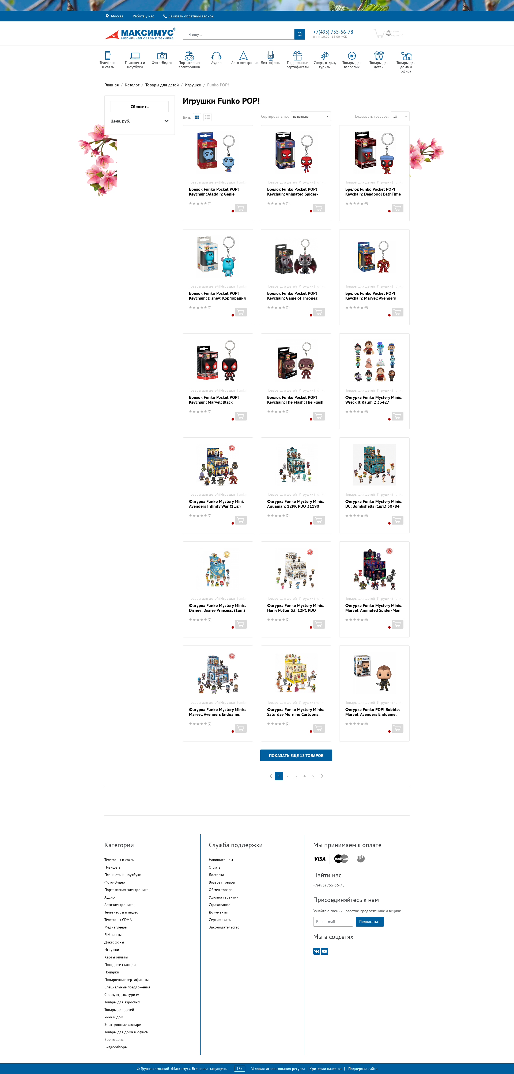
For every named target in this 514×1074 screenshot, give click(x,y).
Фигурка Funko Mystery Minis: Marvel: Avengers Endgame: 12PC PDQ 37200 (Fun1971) (217, 714)
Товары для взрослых (122, 1002)
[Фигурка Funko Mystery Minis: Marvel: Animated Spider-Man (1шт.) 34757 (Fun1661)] (374, 569)
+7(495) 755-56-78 (333, 32)
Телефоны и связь (119, 859)
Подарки (111, 972)
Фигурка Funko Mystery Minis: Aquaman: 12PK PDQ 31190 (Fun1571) (295, 506)
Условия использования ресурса (278, 1068)
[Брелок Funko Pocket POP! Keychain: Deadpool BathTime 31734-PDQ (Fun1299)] (374, 152)
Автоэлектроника (119, 904)
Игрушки (227, 182)
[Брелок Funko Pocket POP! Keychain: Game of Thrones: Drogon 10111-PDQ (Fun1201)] (296, 257)
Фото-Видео (114, 882)
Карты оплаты (116, 957)
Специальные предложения (127, 987)
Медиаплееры (115, 927)
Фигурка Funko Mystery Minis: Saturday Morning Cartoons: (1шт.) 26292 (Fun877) (295, 714)
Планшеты (112, 867)
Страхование (219, 904)
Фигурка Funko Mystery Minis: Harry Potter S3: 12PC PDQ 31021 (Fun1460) (295, 610)
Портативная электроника (126, 889)
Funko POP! (246, 182)
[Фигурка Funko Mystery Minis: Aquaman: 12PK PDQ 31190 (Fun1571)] (296, 465)
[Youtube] (324, 951)
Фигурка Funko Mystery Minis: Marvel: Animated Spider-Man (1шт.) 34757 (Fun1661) (373, 610)
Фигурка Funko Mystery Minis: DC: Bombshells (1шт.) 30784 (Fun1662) (373, 506)
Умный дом (113, 1017)
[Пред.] (270, 776)
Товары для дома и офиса (126, 1032)
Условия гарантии (224, 897)
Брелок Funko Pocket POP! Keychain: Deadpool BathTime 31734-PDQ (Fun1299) (373, 193)
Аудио (109, 897)
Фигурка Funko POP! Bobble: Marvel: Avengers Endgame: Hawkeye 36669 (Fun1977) (372, 714)
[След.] (322, 776)
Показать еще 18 (296, 755)
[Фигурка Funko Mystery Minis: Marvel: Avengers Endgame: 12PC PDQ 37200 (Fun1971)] (218, 673)
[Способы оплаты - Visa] (319, 859)
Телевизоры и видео (121, 912)
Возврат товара (222, 882)
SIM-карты (113, 934)
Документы (218, 912)
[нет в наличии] (241, 208)
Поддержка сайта (362, 1068)
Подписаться (369, 921)
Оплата (215, 867)
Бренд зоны (114, 1039)
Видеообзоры (115, 1047)
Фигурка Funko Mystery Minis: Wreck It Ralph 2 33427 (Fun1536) (373, 402)
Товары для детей (204, 182)
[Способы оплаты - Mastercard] (341, 858)
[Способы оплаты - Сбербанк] (361, 859)
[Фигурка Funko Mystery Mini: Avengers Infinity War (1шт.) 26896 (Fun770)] (218, 465)
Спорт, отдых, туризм (121, 994)
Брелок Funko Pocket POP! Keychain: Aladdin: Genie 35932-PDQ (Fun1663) (214, 193)
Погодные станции (120, 964)
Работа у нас (143, 16)
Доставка (216, 874)
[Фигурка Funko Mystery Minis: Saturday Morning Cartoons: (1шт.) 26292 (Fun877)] (296, 673)
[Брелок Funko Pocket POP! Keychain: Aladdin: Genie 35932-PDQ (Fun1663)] (218, 152)
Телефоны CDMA (118, 919)
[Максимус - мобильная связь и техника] (140, 33)
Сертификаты (220, 919)
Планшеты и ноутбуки (122, 874)
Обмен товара (221, 889)
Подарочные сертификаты (126, 979)
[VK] (316, 951)
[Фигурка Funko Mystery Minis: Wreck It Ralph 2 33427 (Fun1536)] (374, 361)
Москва (117, 16)
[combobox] (311, 116)
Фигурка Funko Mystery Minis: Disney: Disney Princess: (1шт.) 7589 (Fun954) (217, 610)
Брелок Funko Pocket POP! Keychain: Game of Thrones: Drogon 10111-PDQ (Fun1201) (295, 298)
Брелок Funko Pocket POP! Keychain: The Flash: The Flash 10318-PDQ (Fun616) (295, 402)
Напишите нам (221, 859)
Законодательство (224, 927)
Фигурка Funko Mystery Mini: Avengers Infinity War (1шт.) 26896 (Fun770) (216, 506)
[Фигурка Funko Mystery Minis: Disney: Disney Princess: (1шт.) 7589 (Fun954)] (218, 569)
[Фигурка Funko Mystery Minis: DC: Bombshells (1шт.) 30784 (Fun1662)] (374, 465)
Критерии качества (325, 1068)
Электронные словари (122, 1024)
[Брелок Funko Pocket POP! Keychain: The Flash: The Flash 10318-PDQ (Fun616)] (296, 361)
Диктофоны (114, 942)
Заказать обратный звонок (191, 16)
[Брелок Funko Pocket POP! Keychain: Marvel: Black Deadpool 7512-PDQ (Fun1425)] (218, 361)
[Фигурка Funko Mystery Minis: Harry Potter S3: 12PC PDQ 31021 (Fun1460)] (296, 569)
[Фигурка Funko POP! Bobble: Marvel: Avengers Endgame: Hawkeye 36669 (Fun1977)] (374, 673)
